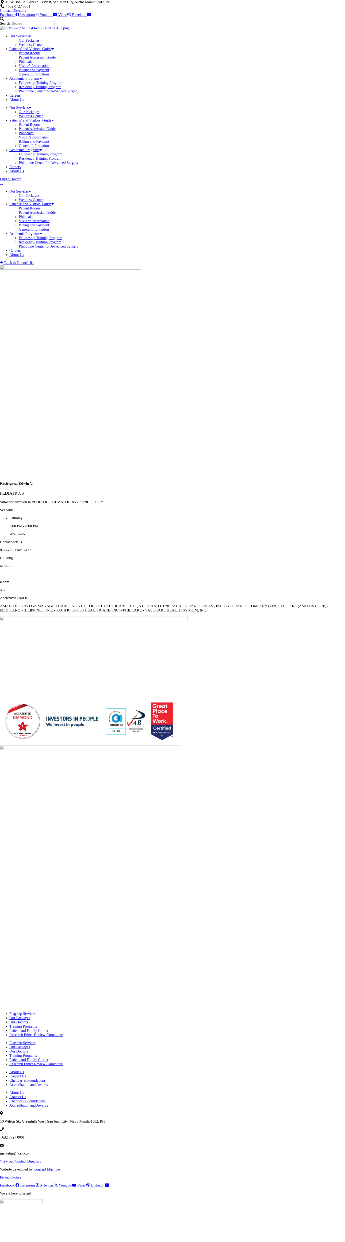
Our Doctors (18, 1022)
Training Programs (23, 1026)
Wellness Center (31, 45)
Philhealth (26, 61)
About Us (16, 100)
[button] (172, 19)
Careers (15, 95)
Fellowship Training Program (40, 83)
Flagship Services (22, 1014)
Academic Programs (24, 78)
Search (5, 23)
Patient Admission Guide (37, 57)
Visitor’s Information (34, 66)
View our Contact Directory (20, 1161)
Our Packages (29, 40)
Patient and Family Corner (28, 1031)
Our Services (19, 36)
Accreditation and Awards (28, 1085)
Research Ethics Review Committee (36, 1035)
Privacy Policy (11, 1177)
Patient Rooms (29, 53)
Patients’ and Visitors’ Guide (30, 49)
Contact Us (17, 1076)
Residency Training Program (40, 87)
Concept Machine (47, 1169)
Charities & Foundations (27, 1080)
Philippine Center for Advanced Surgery (48, 91)
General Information (34, 74)
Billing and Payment (34, 70)
